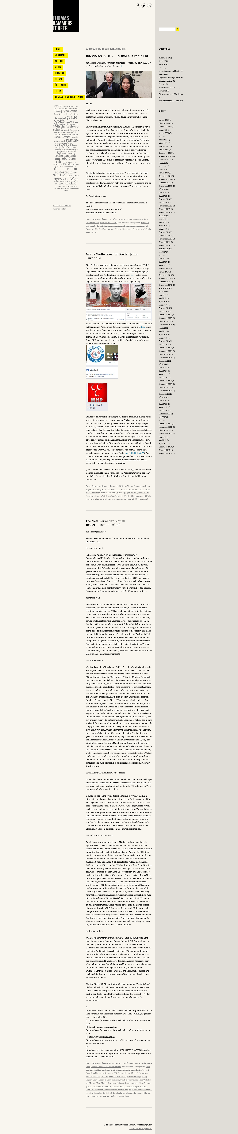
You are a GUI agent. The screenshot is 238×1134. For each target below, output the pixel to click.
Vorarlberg (65, 179)
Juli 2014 (162, 364)
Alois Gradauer (103, 1070)
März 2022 (163, 130)
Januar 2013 (164, 410)
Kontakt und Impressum (69, 97)
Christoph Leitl (124, 1073)
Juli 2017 (162, 252)
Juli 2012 (162, 417)
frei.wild (69, 114)
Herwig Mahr (95, 1083)
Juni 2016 (162, 295)
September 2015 (165, 325)
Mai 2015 (162, 331)
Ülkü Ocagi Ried (141, 499)
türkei (73, 172)
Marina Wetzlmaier (64, 134)
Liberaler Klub (118, 1086)
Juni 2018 (162, 219)
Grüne (57, 124)
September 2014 (165, 358)
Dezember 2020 (165, 153)
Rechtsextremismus (108, 223)
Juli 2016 (162, 292)
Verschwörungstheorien (169, 101)
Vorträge (60, 55)
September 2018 (165, 212)
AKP (56, 106)
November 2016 (165, 278)
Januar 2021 (164, 150)
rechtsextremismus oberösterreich (113, 1090)
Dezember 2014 (165, 348)
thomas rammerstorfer (66, 170)
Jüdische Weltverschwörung (66, 128)
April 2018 (163, 226)
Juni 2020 (162, 166)
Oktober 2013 (164, 387)
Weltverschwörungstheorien (65, 187)
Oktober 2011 (164, 430)
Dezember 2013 (165, 381)
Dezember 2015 (165, 315)
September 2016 (165, 285)
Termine (59, 73)
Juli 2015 (162, 328)
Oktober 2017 (164, 242)
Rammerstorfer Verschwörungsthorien (66, 148)
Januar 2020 (164, 173)
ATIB (60, 106)
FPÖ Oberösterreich (117, 1077)
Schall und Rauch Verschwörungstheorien (67, 165)
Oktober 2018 (164, 209)
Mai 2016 (162, 298)
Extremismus (72, 109)
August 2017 (164, 249)
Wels (97, 233)
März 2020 (163, 170)
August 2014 (164, 361)
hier (122, 66)
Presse (59, 79)
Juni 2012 (162, 420)
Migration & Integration (96, 489)
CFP (115, 1073)
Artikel (59, 61)
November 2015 (165, 318)
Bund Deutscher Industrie (102, 1073)
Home (58, 49)
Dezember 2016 (165, 275)
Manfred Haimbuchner (105, 229)
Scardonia (94, 1093)
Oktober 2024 (164, 123)
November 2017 (165, 239)
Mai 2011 (162, 440)
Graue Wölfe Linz (71, 122)
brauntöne (60, 108)
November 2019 (165, 179)
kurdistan (57, 133)
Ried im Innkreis (70, 162)
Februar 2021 (164, 146)
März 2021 (163, 143)
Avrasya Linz (73, 106)
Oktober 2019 (164, 183)
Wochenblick (73, 189)
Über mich (61, 85)
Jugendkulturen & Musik (169, 71)
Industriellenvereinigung (112, 226)
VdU (92, 233)
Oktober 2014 (164, 354)
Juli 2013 (162, 397)
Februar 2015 (164, 341)
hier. (143, 327)
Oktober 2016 (164, 282)
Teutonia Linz (96, 1096)
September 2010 (165, 453)
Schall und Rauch (62, 164)
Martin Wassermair (123, 229)
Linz (76, 132)
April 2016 (163, 302)
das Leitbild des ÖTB (134, 453)
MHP (76, 135)
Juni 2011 (162, 437)
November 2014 (165, 351)
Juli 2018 (162, 216)
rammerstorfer (66, 142)
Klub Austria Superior (102, 1086)
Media (58, 67)
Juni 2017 (162, 255)
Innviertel (90, 229)
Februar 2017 (164, 269)
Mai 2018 (162, 222)
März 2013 (163, 407)
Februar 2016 (164, 308)
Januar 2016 (164, 311)
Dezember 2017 (165, 236)
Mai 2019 (162, 193)
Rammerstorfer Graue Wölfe (66, 146)
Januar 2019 (164, 203)
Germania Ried (113, 1080)
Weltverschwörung (66, 185)
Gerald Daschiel (99, 1080)
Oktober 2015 (164, 321)
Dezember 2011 (165, 424)
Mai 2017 (162, 259)
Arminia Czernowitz (119, 1070)
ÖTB (146, 496)
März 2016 (163, 305)
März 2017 (163, 265)
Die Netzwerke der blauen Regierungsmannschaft (105, 523)
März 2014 (163, 374)
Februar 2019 (164, 199)
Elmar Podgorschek (139, 1073)
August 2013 (164, 394)
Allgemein (163, 58)
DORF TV (145, 223)
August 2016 (164, 288)
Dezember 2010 (165, 447)
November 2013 (165, 384)
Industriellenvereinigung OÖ (136, 226)
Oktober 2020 (164, 160)
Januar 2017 (164, 272)
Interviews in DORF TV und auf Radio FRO (117, 56)
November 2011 (165, 427)
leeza (63, 133)
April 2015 (163, 335)
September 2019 (165, 186)
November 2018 (165, 206)
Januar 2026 (164, 120)
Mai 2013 (162, 401)
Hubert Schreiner (108, 1083)
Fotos (58, 91)
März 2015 (163, 338)
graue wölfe (132, 493)
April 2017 (163, 262)
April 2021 (163, 140)
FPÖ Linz (104, 1077)
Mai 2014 (162, 368)
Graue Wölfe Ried (102, 496)
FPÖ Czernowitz (93, 1077)
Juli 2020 (162, 163)
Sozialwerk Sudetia (125, 1093)
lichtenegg (69, 133)
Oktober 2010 (164, 450)
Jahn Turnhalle (117, 496)
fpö (87, 226)
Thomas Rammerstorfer (136, 219)
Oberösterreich (92, 223)
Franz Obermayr (134, 1077)
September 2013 (165, 391)
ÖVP (66, 191)
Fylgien (75, 114)
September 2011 (165, 434)
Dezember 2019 (165, 176)
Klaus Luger (74, 130)
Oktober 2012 (164, 414)
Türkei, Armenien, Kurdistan (171, 94)
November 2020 (165, 156)
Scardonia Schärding (107, 1093)
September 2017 (165, 245)
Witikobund (124, 1096)
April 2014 (163, 371)
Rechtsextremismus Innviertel (121, 499)
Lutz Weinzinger (132, 1086)
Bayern (162, 64)
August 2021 (164, 133)
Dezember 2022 (165, 127)
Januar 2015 (164, 344)
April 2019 (163, 196)
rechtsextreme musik (66, 151)
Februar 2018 (164, 232)
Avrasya (65, 106)
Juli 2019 (162, 189)
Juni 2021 (162, 136)
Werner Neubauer (110, 1096)
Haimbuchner (95, 226)
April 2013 (163, 404)
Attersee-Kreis (135, 1070)
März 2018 (163, 229)
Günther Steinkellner (129, 1080)
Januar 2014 (164, 377)
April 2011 (163, 444)
